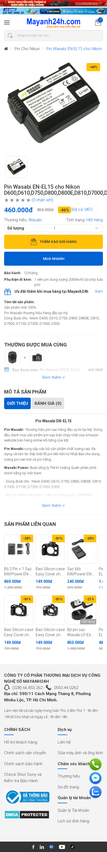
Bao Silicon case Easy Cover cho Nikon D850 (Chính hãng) (50, 571)
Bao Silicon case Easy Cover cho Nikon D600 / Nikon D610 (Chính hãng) (50, 632)
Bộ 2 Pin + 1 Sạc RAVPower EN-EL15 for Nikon (18, 571)
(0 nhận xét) (42, 199)
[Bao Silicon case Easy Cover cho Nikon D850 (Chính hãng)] (50, 549)
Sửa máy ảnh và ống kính (80, 752)
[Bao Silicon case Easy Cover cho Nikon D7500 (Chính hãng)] (18, 609)
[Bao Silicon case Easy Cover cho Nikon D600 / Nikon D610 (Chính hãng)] (50, 609)
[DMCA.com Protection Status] (26, 816)
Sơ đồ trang (68, 787)
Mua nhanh (53, 259)
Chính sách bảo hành (23, 763)
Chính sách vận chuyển (25, 752)
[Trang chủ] (6, 49)
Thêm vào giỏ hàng (58, 242)
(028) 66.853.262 (27, 687)
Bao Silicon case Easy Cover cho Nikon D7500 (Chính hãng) (18, 632)
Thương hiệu (69, 776)
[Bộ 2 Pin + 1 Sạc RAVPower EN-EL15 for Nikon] (18, 549)
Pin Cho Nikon (27, 48)
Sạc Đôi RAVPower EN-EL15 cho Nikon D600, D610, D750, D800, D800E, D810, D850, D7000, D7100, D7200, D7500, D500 (80, 571)
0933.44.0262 (66, 687)
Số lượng (15, 228)
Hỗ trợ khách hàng (20, 742)
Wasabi (35, 219)
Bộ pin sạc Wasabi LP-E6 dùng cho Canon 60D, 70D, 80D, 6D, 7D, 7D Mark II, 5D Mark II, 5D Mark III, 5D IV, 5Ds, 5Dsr (81, 632)
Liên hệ (64, 742)
